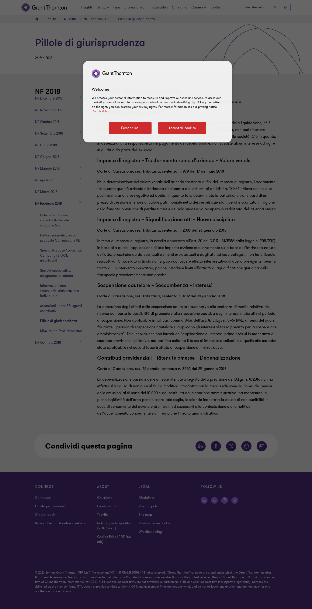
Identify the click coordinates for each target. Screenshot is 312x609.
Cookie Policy (101, 111)
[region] (157, 101)
